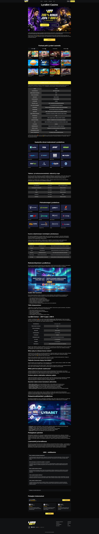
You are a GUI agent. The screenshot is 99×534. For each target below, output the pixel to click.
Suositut (32, 48)
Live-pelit (43, 48)
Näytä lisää (49, 513)
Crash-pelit (54, 48)
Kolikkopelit (65, 48)
